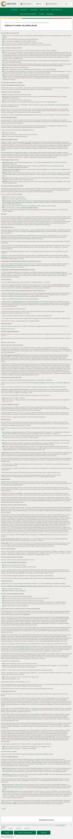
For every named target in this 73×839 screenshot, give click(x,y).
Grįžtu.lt (10, 22)
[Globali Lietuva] (8, 4)
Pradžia (6, 22)
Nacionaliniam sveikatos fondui (24, 73)
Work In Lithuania (37, 237)
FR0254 (18, 452)
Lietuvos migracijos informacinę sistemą (60, 635)
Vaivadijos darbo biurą (49, 54)
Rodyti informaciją (6, 837)
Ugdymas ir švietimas (44, 9)
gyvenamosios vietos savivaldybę (53, 181)
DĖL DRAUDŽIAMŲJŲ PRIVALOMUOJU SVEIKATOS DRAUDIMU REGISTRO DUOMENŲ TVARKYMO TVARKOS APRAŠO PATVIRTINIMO (36, 201)
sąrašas (24, 417)
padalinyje (62, 586)
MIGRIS (44, 653)
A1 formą (34, 78)
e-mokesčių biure (33, 45)
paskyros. (50, 575)
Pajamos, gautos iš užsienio (47, 476)
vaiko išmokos (51, 544)
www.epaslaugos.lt (47, 162)
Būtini (4, 828)
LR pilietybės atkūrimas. (10, 768)
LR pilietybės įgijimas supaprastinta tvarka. (15, 784)
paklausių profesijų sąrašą (37, 231)
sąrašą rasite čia (59, 293)
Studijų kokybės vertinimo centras (14, 265)
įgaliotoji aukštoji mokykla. (33, 265)
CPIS (39, 414)
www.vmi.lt (10, 476)
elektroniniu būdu (16, 204)
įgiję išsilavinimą (15, 285)
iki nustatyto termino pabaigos (40, 303)
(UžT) (39, 178)
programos (42, 417)
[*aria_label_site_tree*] (66, 3)
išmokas (28, 515)
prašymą (59, 71)
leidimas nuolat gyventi (61, 699)
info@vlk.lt (10, 211)
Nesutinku (43, 832)
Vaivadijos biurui (42, 35)
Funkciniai (11, 828)
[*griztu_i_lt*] (39, 4)
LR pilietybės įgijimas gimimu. (12, 791)
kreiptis (50, 539)
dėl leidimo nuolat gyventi (32, 710)
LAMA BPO (47, 288)
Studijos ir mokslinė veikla (56, 9)
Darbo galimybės (14, 9)
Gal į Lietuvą (27, 237)
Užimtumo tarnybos (43, 255)
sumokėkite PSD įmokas (13, 167)
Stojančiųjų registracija (7, 413)
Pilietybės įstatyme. (42, 762)
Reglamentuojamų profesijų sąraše (51, 274)
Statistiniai (18, 828)
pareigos (14, 751)
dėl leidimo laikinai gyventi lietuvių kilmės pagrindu (20, 726)
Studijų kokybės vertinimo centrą (15, 293)
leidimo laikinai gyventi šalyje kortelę (23, 648)
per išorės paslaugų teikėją (48, 736)
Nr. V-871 (29, 392)
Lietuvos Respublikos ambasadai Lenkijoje (55, 105)
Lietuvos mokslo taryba (18, 267)
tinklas (37, 155)
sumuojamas (25, 570)
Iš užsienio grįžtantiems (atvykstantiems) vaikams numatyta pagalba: (19, 152)
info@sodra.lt (41, 223)
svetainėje (65, 643)
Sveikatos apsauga (34, 9)
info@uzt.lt (4, 253)
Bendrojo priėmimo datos (8, 342)
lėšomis (20, 194)
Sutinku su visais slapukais (25, 832)
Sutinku (7, 832)
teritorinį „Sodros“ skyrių (26, 224)
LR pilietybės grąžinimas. (10, 774)
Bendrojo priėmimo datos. (8, 329)
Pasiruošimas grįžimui (26, 22)
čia (49, 224)
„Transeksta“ (45, 598)
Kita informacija (50, 14)
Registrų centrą (14, 106)
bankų (19, 173)
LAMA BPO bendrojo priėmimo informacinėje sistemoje (23, 299)
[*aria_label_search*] (62, 3)
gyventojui (20, 223)
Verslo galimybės (24, 9)
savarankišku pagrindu (12, 618)
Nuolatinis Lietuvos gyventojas (9, 428)
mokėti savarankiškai (35, 190)
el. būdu (32, 800)
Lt (69, 3)
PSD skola (39, 217)
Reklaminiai (26, 828)
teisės (9, 751)
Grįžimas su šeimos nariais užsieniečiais (28, 14)
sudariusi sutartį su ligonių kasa (59, 169)
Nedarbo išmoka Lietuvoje (8, 482)
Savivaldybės (41, 14)
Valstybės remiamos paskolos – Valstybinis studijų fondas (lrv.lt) (49, 387)
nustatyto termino (8, 318)
